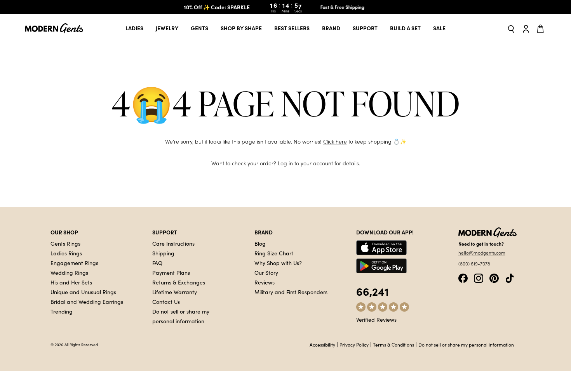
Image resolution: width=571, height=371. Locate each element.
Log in (285, 163)
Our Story (266, 272)
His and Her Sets (71, 282)
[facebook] (463, 277)
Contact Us (166, 301)
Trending (61, 311)
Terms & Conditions (393, 344)
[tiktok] (509, 277)
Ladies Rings (66, 253)
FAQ (157, 263)
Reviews (264, 282)
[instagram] (478, 277)
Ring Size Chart (273, 253)
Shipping (163, 253)
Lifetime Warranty (174, 292)
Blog (260, 243)
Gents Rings (65, 243)
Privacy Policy (354, 344)
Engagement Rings (74, 263)
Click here (335, 141)
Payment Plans (171, 272)
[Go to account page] (526, 28)
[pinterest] (494, 277)
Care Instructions (173, 243)
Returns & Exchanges (178, 282)
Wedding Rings (69, 272)
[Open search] (511, 28)
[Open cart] (541, 28)
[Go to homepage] (54, 28)
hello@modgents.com (481, 253)
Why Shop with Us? (278, 263)
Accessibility (322, 344)
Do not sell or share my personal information (466, 344)
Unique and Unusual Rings (83, 292)
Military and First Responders (290, 292)
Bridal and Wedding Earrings (86, 301)
